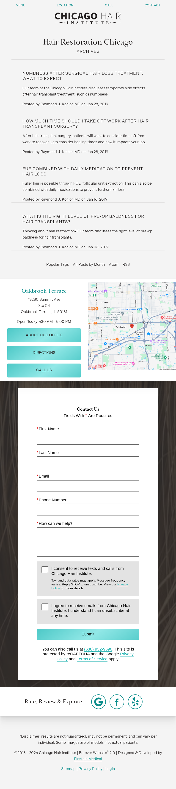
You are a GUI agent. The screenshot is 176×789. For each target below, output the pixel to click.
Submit (88, 634)
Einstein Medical (88, 759)
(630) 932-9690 (98, 649)
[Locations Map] (132, 326)
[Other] (98, 701)
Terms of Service (92, 659)
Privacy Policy (90, 769)
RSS (126, 264)
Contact (152, 5)
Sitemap (68, 769)
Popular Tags (57, 264)
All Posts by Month (89, 264)
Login (110, 769)
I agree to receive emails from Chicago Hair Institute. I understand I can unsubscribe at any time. (91, 610)
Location (65, 5)
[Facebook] (117, 701)
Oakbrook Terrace (44, 291)
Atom (113, 264)
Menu (20, 5)
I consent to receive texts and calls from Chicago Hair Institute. (89, 578)
